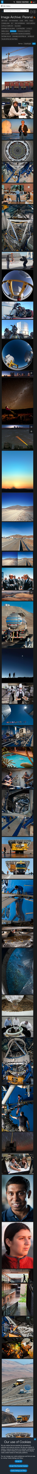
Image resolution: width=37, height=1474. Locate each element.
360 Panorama (13, 20)
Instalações (5, 33)
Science (18, 2)
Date (34, 43)
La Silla (29, 28)
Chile (31, 20)
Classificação (27, 43)
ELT (12, 23)
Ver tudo (4, 20)
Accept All (18, 1461)
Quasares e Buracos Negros (20, 33)
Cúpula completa (7, 26)
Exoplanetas (31, 23)
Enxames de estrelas (19, 36)
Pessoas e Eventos (24, 31)
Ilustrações (21, 28)
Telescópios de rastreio (9, 39)
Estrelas (31, 36)
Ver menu (6, 6)
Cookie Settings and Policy (18, 1470)
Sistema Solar (6, 36)
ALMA (21, 20)
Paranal (13, 31)
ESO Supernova (20, 23)
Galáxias (18, 26)
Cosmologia (5, 23)
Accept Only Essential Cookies (18, 1466)
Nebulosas (5, 31)
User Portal (25, 2)
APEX (26, 20)
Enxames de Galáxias (8, 28)
